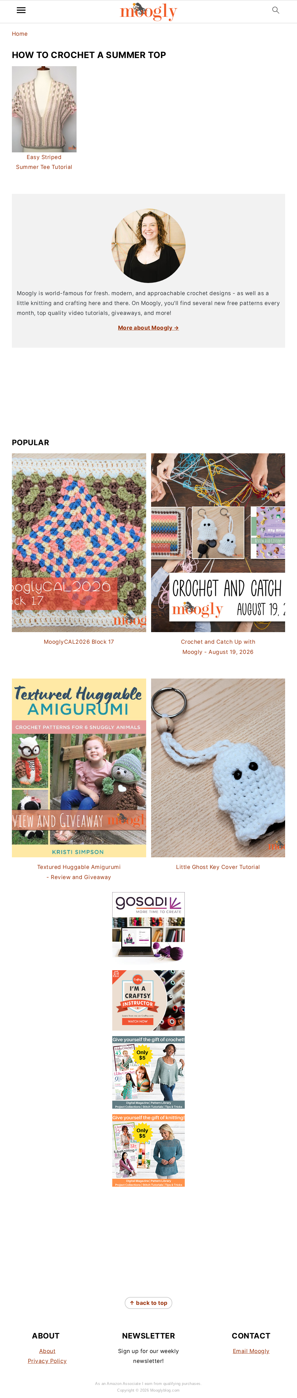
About (47, 1351)
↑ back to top (148, 1303)
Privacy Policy (47, 1361)
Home (20, 33)
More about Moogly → (148, 327)
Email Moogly (251, 1351)
